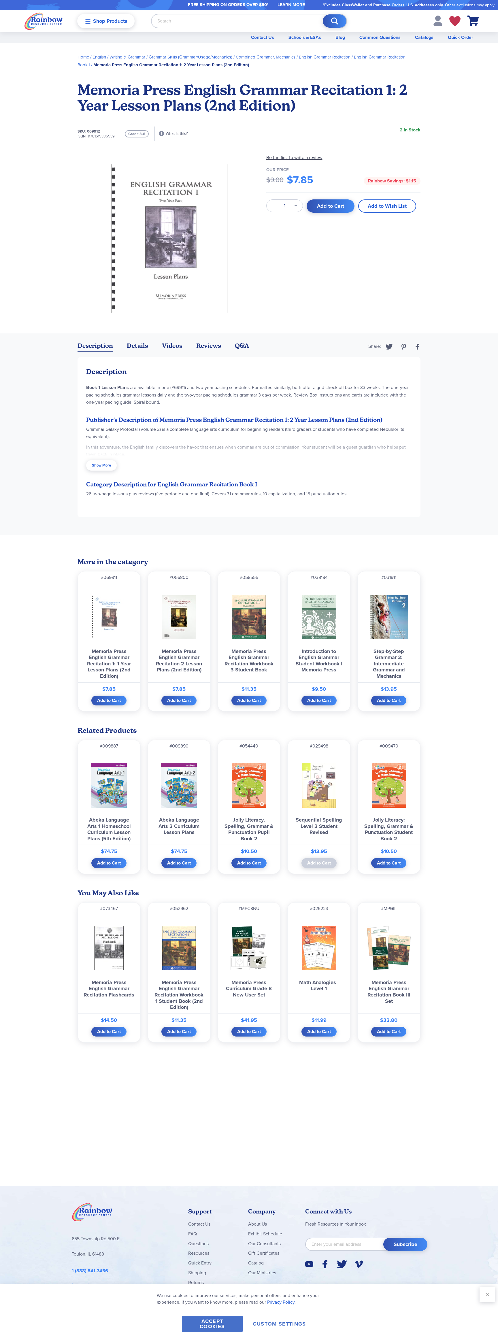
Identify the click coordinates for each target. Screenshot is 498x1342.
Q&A (242, 345)
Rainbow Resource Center (92, 1214)
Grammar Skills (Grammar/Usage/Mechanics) (190, 57)
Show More (101, 465)
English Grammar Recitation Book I (207, 484)
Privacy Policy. (281, 1302)
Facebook (417, 347)
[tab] (95, 346)
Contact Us (262, 37)
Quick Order (460, 37)
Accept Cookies (212, 1324)
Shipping (197, 1272)
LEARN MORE (291, 4)
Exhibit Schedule (265, 1233)
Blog (340, 37)
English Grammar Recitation (324, 57)
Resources (198, 1253)
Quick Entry (200, 1263)
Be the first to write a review (294, 157)
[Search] (334, 21)
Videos (172, 345)
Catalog (256, 1263)
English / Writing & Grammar (119, 57)
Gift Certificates (263, 1253)
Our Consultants (264, 1243)
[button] (438, 20)
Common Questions (380, 37)
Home (83, 57)
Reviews (208, 345)
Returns (196, 1282)
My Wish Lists (455, 21)
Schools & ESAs (304, 37)
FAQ (192, 1233)
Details (137, 345)
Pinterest (404, 347)
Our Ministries (262, 1272)
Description (95, 345)
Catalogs (424, 37)
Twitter (389, 347)
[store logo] (43, 21)
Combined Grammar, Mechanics (265, 57)
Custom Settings (279, 1324)
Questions (198, 1243)
